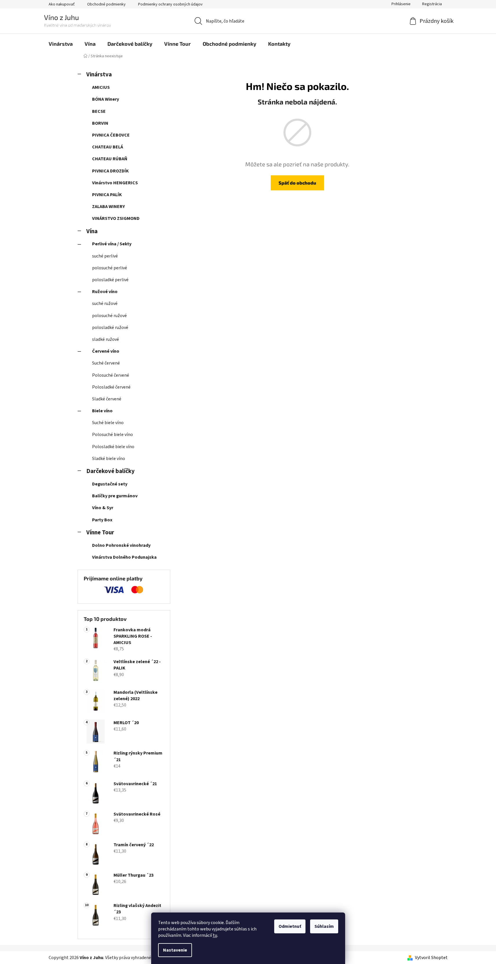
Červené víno (105, 351)
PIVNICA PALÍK (107, 195)
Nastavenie (175, 950)
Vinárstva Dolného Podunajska (124, 557)
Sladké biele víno (108, 458)
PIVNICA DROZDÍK (110, 171)
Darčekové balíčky (110, 471)
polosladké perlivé (110, 280)
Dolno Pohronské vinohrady (121, 545)
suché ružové (105, 303)
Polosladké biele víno (113, 447)
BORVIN (100, 123)
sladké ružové (105, 339)
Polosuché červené (110, 375)
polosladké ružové (110, 327)
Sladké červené (106, 399)
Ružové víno (105, 291)
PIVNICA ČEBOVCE (111, 135)
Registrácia (432, 4)
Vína (92, 231)
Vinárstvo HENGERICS (115, 183)
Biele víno (102, 411)
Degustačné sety (109, 484)
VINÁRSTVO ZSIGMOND (116, 218)
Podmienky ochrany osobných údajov (170, 4)
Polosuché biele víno (112, 434)
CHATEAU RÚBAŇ (109, 159)
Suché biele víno (108, 423)
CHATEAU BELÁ (107, 147)
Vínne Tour (100, 532)
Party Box (102, 520)
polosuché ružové (109, 315)
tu (215, 935)
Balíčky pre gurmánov (115, 496)
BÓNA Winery (105, 99)
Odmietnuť (290, 926)
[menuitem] (60, 44)
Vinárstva (99, 74)
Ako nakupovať (62, 4)
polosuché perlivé (109, 268)
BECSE (99, 111)
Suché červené (106, 363)
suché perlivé (105, 256)
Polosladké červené (111, 387)
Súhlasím (324, 926)
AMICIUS (101, 87)
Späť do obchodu (297, 182)
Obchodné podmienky (106, 4)
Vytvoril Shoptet (431, 957)
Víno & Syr (102, 508)
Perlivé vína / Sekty (111, 244)
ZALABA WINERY (108, 206)
